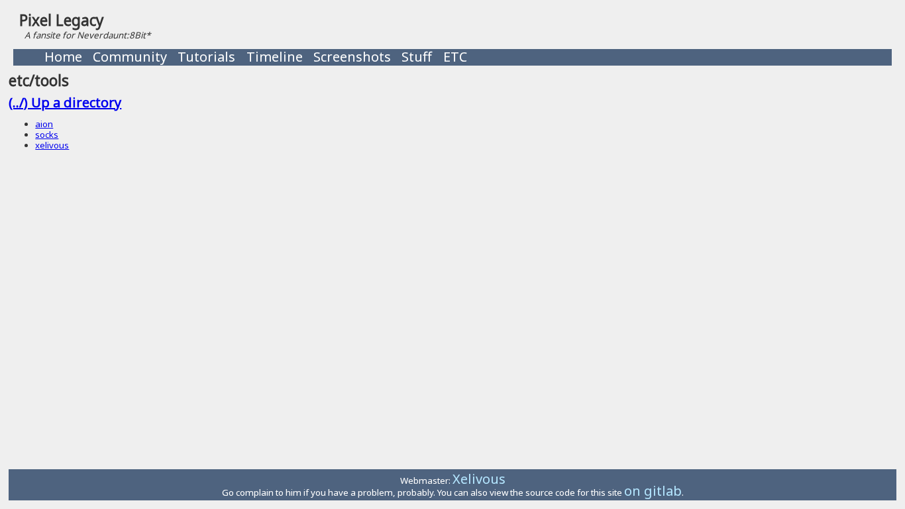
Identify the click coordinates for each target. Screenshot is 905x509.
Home (63, 57)
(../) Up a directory (65, 102)
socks (46, 135)
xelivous (52, 145)
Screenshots (352, 57)
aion (44, 124)
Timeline (274, 57)
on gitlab (653, 491)
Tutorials (206, 57)
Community (130, 57)
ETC (455, 57)
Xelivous (479, 479)
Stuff (416, 57)
